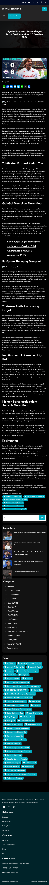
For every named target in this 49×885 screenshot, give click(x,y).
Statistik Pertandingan (16, 770)
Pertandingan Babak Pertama (19, 751)
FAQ (3, 853)
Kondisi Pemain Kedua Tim (17, 705)
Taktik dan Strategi (14, 778)
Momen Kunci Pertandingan (18, 728)
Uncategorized (12, 648)
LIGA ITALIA (12, 493)
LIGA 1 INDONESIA (14, 591)
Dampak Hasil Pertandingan (18, 682)
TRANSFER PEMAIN (14, 644)
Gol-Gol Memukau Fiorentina (35, 496)
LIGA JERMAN (12, 611)
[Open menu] (44, 9)
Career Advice (6, 821)
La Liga (37, 705)
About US (5, 840)
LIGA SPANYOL (13, 619)
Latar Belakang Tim (15, 713)
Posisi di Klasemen (14, 755)
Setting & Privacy (7, 826)
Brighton (25, 675)
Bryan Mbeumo (13, 679)
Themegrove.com (13, 881)
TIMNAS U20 (12, 640)
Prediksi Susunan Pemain (17, 759)
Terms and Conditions (9, 845)
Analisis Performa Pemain (31, 663)
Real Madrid (31, 763)
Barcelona (11, 675)
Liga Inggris (12, 717)
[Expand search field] (3, 16)
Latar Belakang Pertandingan (19, 709)
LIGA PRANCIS (12, 615)
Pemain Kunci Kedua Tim (16, 732)
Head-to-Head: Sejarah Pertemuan (21, 694)
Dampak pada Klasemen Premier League (23, 686)
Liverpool (11, 721)
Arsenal (10, 671)
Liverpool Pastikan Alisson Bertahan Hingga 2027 (27, 571)
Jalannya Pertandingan (16, 702)
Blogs (4, 849)
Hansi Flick (38, 690)
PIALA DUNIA (12, 623)
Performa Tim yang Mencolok (14, 502)
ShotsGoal (29, 767)
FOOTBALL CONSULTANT (11, 9)
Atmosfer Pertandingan (29, 671)
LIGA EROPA (12, 599)
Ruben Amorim (13, 767)
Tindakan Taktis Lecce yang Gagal (16, 509)
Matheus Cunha (34, 724)
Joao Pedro (36, 702)
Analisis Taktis (35, 667)
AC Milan (11, 663)
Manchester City (27, 721)
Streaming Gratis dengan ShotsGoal (21, 774)
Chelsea (28, 679)
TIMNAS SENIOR (13, 636)
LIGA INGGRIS (12, 603)
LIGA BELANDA (13, 595)
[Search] (42, 517)
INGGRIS (10, 587)
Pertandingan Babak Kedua (18, 748)
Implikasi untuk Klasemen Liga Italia (16, 499)
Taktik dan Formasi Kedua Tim (14, 506)
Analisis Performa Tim (15, 667)
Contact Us (5, 830)
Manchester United (14, 724)
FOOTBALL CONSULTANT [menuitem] (18, 150)
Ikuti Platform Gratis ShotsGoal (19, 698)
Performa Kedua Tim (15, 736)
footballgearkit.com (10, 490)
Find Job (5, 817)
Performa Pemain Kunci (16, 740)
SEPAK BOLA (18, 493)
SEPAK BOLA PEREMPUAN (17, 632)
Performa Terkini (13, 744)
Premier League (13, 763)
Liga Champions (35, 713)
